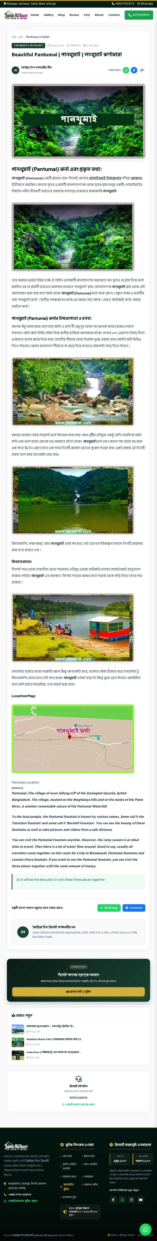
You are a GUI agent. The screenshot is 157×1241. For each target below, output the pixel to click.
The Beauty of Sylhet (38, 37)
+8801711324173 (124, 4)
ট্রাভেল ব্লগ (89, 1156)
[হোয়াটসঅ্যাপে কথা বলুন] (145, 1229)
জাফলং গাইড (91, 1184)
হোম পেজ (67, 1156)
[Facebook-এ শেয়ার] (134, 70)
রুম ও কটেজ (90, 1164)
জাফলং (136, 178)
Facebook (136, 908)
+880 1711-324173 (19, 1194)
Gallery (48, 14)
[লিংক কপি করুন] (142, 70)
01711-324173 (78, 1097)
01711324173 (141, 14)
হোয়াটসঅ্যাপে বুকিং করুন (23, 1201)
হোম (14, 37)
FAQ (87, 14)
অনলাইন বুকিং (68, 1186)
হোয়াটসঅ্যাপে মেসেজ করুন (80, 1104)
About (99, 14)
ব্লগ (20, 37)
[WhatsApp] (122, 1199)
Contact (114, 14)
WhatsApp (146, 4)
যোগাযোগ (88, 1176)
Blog (61, 14)
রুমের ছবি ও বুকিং (80, 992)
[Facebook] (113, 1199)
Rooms (74, 14)
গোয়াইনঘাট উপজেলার (105, 178)
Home (35, 14)
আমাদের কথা (69, 1176)
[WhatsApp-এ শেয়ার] (126, 70)
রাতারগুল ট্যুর (69, 1197)
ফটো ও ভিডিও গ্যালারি (70, 1166)
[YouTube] (140, 1199)
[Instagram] (131, 1199)
